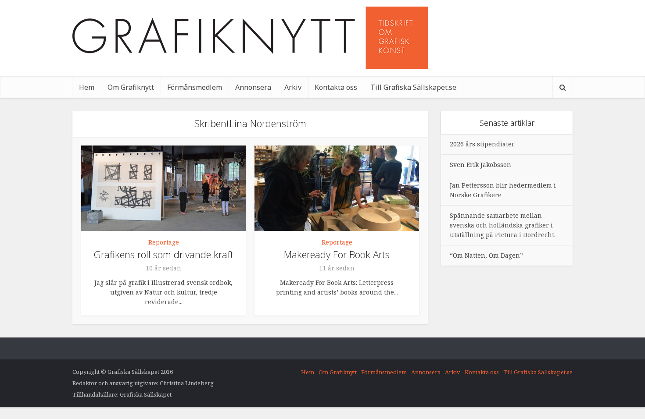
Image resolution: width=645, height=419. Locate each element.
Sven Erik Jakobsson (480, 164)
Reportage (163, 242)
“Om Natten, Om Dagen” (486, 255)
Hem (86, 87)
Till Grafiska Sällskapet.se (413, 87)
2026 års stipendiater (482, 144)
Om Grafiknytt (131, 87)
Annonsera (253, 87)
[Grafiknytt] (250, 38)
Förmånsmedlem (194, 87)
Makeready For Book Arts (337, 254)
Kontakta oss (336, 87)
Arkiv (292, 87)
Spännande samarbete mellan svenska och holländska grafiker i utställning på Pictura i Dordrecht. (502, 225)
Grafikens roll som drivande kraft (163, 254)
